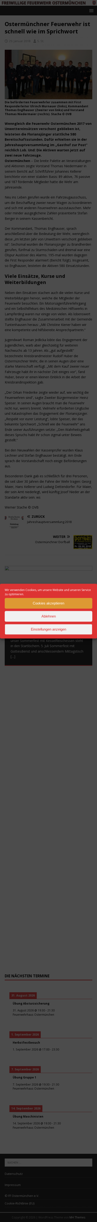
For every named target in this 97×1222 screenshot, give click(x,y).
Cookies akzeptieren (48, 603)
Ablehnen (48, 616)
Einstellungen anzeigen (48, 629)
